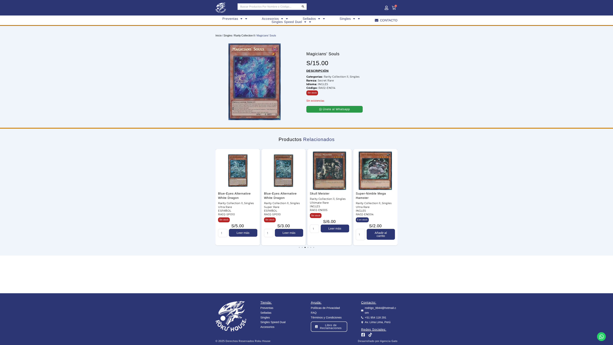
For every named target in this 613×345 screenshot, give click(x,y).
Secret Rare (326, 80)
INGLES (323, 84)
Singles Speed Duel (287, 21)
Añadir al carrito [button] (335, 234)
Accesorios (270, 18)
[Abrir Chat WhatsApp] (601, 336)
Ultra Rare (317, 207)
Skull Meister (274, 193)
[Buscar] (303, 6)
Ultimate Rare (273, 202)
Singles (345, 18)
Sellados (309, 18)
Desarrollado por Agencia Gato (377, 341)
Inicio (219, 35)
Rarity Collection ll (244, 35)
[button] (299, 247)
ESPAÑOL (224, 210)
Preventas (230, 18)
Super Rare (226, 207)
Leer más (243, 232)
